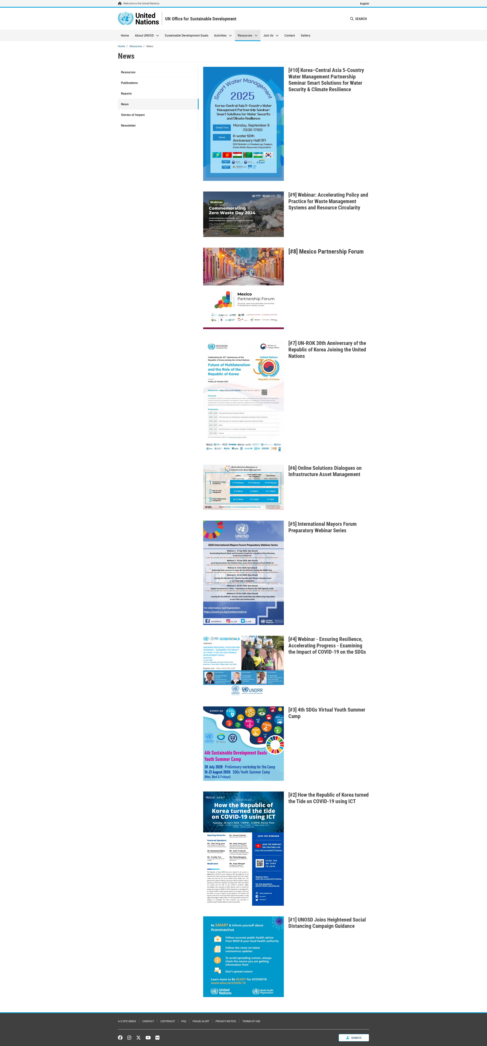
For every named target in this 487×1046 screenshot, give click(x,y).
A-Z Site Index (127, 1021)
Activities (219, 35)
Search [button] (360, 18)
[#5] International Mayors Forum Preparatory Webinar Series (322, 527)
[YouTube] (148, 1037)
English (364, 3)
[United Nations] (138, 18)
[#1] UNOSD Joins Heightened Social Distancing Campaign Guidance (327, 922)
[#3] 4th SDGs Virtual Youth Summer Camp (326, 712)
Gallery (305, 35)
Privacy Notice (226, 1021)
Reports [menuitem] (126, 93)
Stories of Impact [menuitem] (133, 115)
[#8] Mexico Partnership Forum (326, 251)
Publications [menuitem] (129, 83)
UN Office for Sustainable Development (200, 19)
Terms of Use (251, 1021)
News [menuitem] (125, 104)
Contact (289, 35)
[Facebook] (121, 1037)
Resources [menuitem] (128, 72)
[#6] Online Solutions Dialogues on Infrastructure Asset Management (325, 471)
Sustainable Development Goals (186, 35)
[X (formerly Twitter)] (138, 1037)
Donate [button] (356, 1038)
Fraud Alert (201, 1021)
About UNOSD (143, 35)
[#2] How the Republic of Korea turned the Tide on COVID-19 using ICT (328, 797)
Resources (243, 35)
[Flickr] (157, 1037)
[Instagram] (129, 1037)
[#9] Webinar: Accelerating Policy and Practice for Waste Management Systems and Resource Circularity (328, 201)
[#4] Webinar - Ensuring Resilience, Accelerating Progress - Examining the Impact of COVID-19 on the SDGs (327, 645)
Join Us (266, 35)
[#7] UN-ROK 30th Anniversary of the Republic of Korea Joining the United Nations (327, 349)
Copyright (167, 1021)
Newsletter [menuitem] (128, 125)
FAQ (183, 1021)
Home (125, 35)
